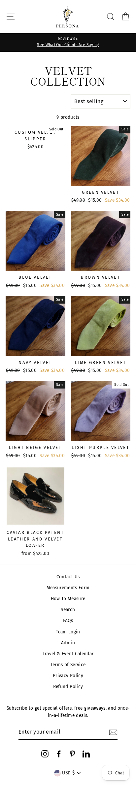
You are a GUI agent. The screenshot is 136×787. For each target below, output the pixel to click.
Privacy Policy (68, 676)
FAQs (68, 620)
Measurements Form (68, 588)
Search (68, 609)
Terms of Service (68, 665)
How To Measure (68, 599)
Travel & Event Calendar (68, 654)
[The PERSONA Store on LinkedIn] (86, 753)
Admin (68, 643)
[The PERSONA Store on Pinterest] (72, 753)
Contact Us (68, 577)
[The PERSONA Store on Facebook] (58, 753)
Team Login (68, 632)
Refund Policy (68, 686)
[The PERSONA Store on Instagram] (45, 753)
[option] (68, 42)
